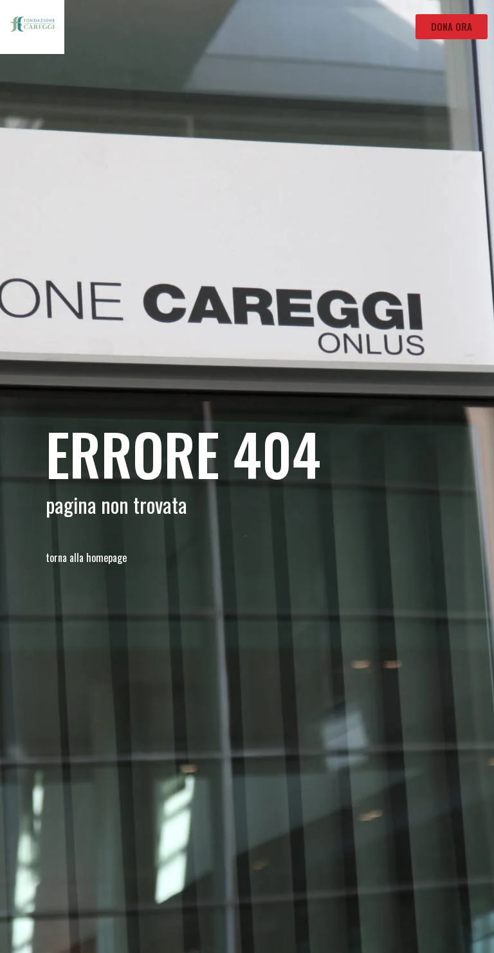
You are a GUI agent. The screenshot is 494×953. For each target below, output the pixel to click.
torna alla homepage (86, 557)
